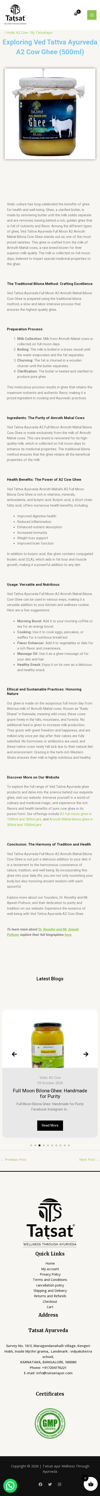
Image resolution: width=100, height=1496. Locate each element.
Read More (50, 1125)
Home (50, 1263)
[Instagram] (59, 1484)
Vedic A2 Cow (17, 32)
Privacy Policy (50, 1274)
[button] (31, 1145)
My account (50, 1268)
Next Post (89, 1159)
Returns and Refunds (50, 1295)
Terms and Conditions (50, 1279)
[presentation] (14, 1054)
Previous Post (13, 1159)
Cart (50, 1306)
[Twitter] (50, 1484)
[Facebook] (40, 1484)
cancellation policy (50, 1285)
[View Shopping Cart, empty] (75, 14)
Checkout (50, 1301)
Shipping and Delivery (50, 1290)
